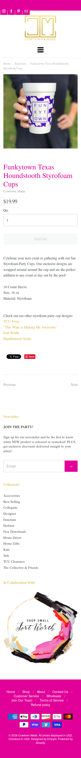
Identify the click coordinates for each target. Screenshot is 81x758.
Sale (6, 555)
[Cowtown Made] (40, 39)
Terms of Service (52, 700)
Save (31, 356)
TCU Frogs (11, 321)
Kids (6, 549)
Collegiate (10, 507)
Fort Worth (11, 332)
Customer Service (26, 696)
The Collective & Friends (20, 567)
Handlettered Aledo (17, 338)
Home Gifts (11, 543)
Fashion (8, 525)
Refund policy (40, 704)
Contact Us (60, 691)
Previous (9, 384)
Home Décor (12, 537)
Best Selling (11, 501)
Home (7, 63)
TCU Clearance (14, 561)
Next (74, 384)
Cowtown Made (14, 191)
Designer (9, 513)
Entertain (20, 63)
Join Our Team (21, 700)
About (41, 691)
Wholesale (53, 696)
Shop (26, 691)
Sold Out (40, 238)
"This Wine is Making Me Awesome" (30, 327)
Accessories (11, 495)
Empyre (52, 739)
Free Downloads (14, 531)
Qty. (6, 210)
